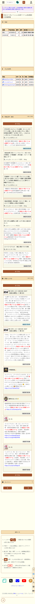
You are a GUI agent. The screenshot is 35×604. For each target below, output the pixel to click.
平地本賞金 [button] (12, 30)
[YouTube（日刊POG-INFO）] (24, 581)
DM (14, 593)
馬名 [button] (3, 76)
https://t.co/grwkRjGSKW (12, 437)
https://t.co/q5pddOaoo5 (12, 435)
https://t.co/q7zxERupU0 (12, 465)
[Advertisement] (17, 51)
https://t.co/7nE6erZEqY (12, 388)
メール (21, 593)
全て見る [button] (17, 123)
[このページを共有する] (3, 600)
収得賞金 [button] (31, 76)
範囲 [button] (3, 30)
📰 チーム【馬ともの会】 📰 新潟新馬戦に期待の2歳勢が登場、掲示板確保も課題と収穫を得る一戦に (17, 8)
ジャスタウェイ (8, 82)
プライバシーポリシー (17, 585)
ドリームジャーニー (9, 85)
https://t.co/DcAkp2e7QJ (14, 409)
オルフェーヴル (8, 79)
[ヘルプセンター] (30, 581)
